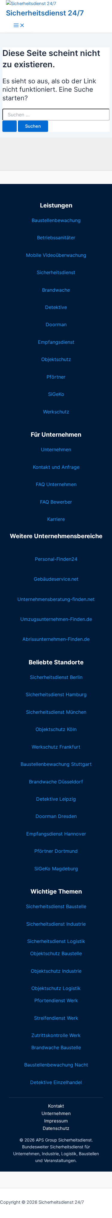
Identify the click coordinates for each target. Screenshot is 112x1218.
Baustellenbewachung (56, 220)
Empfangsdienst (56, 342)
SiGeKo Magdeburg (56, 869)
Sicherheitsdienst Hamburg (56, 694)
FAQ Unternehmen (56, 484)
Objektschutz (56, 359)
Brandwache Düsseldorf (56, 782)
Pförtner (56, 377)
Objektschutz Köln (56, 729)
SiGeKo (56, 394)
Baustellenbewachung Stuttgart (56, 764)
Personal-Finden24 (56, 559)
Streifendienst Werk (56, 1018)
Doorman (56, 324)
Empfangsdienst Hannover (56, 834)
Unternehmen (56, 449)
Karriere (56, 519)
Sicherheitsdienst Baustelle (56, 906)
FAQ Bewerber (56, 502)
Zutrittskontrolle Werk (56, 1035)
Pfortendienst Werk (56, 1000)
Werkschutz (56, 412)
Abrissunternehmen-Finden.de (56, 639)
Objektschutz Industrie (56, 971)
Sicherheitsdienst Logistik (56, 941)
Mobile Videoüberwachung (56, 255)
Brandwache (56, 290)
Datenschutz (56, 1128)
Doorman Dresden (56, 816)
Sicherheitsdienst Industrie (56, 924)
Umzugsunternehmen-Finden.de (56, 619)
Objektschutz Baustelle (56, 953)
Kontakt (56, 1106)
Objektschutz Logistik (56, 988)
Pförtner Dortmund (56, 851)
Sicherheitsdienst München (56, 712)
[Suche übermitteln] (9, 126)
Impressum (56, 1121)
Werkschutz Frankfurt (56, 747)
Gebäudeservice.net (56, 579)
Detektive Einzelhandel (56, 1082)
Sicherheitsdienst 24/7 (45, 13)
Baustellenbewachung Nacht (56, 1065)
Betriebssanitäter (56, 238)
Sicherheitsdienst (56, 272)
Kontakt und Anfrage (56, 467)
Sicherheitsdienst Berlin (56, 677)
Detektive (56, 307)
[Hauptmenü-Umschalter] (19, 26)
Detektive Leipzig (56, 799)
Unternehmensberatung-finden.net (56, 599)
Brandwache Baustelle (56, 1047)
